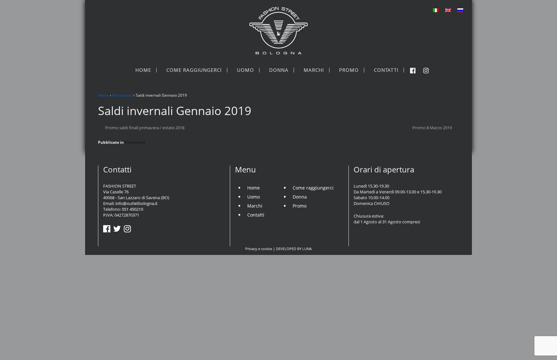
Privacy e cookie (258, 248)
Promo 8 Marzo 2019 (432, 128)
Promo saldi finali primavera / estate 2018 (144, 128)
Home (103, 95)
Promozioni (122, 95)
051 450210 (132, 209)
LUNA (307, 248)
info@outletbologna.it (136, 203)
